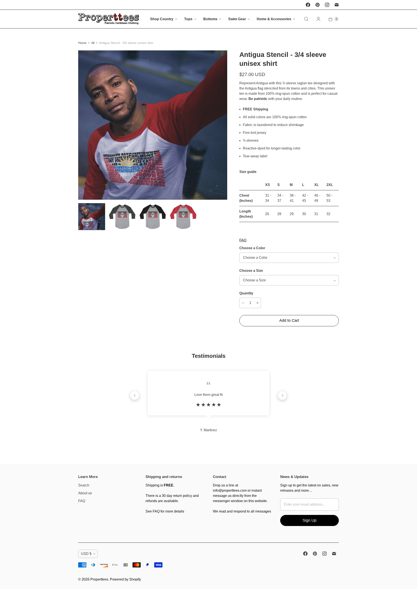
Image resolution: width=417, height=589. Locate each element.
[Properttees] (108, 19)
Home (82, 43)
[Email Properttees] (336, 5)
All (92, 43)
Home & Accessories (274, 19)
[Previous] (134, 395)
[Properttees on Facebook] (308, 5)
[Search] (306, 19)
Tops (188, 19)
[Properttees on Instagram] (327, 5)
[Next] (282, 395)
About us (85, 493)
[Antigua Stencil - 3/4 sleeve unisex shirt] (152, 124)
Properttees (99, 579)
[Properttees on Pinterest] (317, 5)
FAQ (242, 240)
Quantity (246, 293)
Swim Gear (237, 19)
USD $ (86, 554)
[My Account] (318, 19)
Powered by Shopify (125, 579)
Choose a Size (251, 270)
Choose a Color (252, 248)
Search (83, 485)
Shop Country (161, 19)
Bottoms (210, 19)
